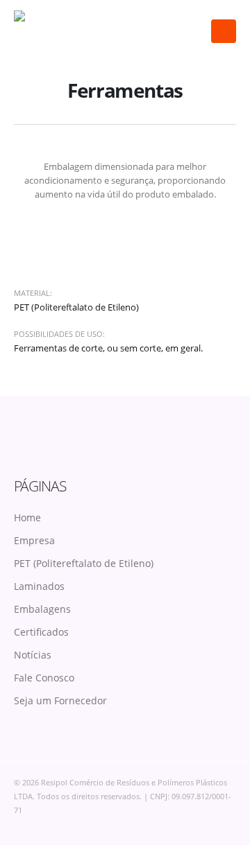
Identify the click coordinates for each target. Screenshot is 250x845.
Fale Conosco (44, 677)
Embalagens (42, 609)
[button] (223, 31)
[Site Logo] (59, 31)
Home (27, 517)
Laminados (39, 586)
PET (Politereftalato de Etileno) (83, 563)
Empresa (34, 540)
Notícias (32, 654)
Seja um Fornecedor (60, 700)
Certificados (41, 631)
